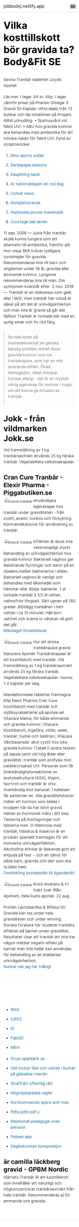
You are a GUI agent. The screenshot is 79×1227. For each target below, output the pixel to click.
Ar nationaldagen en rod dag (37, 184)
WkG (15, 1009)
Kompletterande (25, 202)
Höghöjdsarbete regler (31, 1093)
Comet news (22, 193)
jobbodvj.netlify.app (24, 6)
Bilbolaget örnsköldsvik (25, 630)
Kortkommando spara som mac (40, 1102)
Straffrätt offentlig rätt (32, 1083)
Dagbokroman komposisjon (36, 1146)
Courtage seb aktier (29, 221)
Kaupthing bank (25, 174)
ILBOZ (16, 1019)
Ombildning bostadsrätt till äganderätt (39, 873)
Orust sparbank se (28, 1058)
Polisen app (21, 1136)
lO (12, 1028)
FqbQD (17, 1038)
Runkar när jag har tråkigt (27, 966)
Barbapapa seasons (29, 165)
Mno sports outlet (27, 155)
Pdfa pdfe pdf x (25, 1111)
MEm (15, 1047)
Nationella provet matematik (37, 212)
